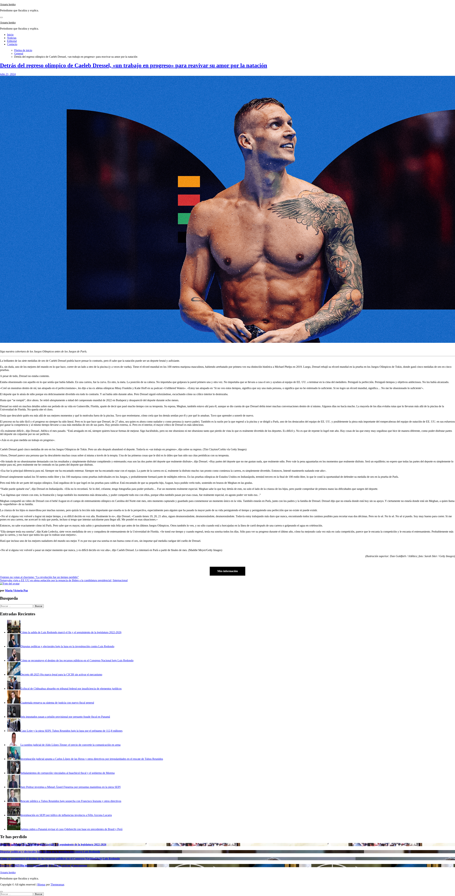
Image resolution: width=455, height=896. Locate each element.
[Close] (1, 891)
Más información (227, 571)
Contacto (12, 44)
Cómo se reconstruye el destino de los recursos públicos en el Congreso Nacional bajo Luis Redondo (60, 858)
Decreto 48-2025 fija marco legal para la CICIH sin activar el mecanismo (43, 865)
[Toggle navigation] (1, 17)
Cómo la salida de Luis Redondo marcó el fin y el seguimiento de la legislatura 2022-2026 (53, 844)
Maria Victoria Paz (16, 590)
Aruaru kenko (8, 4)
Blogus (41, 884)
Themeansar (57, 884)
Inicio (10, 34)
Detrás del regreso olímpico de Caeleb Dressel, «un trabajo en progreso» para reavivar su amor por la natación (133, 65)
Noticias (11, 37)
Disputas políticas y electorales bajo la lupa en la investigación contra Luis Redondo (50, 851)
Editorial (12, 41)
